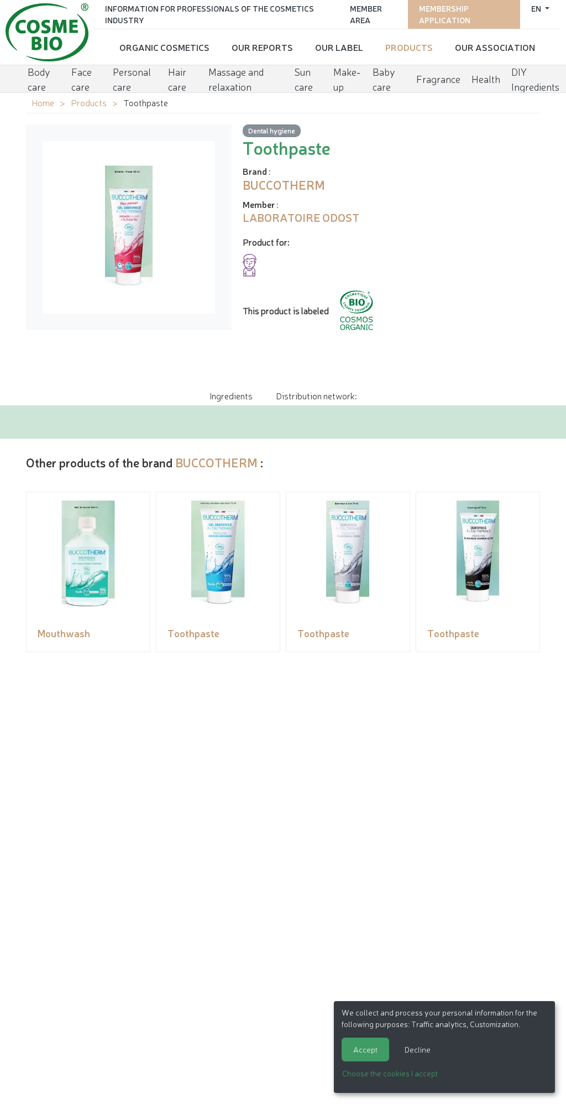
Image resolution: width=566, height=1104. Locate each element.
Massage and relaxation (236, 79)
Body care (39, 79)
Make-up (346, 79)
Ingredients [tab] (231, 395)
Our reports (262, 47)
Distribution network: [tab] (316, 395)
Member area (366, 14)
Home (43, 102)
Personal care (132, 79)
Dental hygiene (271, 130)
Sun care (304, 79)
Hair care (177, 79)
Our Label (339, 47)
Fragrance (438, 78)
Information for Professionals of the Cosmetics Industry (209, 14)
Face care (81, 79)
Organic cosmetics (164, 47)
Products (409, 47)
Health (485, 78)
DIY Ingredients (535, 79)
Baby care (384, 79)
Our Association (495, 47)
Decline (418, 1049)
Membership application (444, 14)
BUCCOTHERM (216, 462)
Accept (365, 1049)
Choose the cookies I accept (390, 1073)
